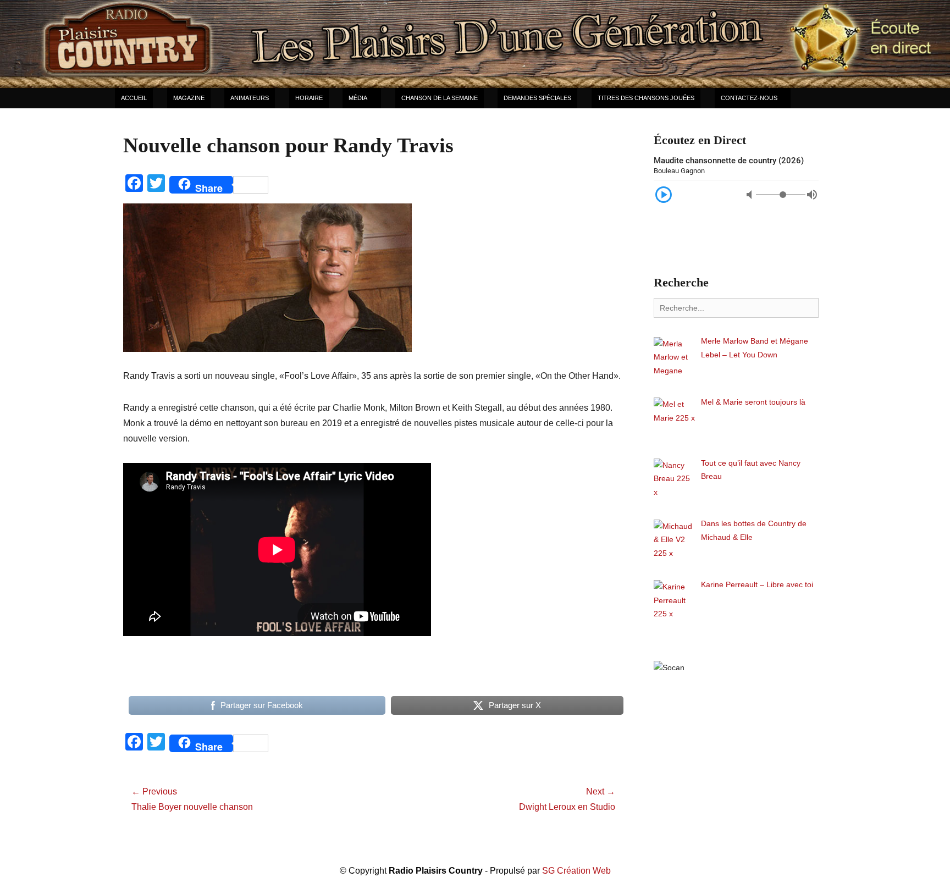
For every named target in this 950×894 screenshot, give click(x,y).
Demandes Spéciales (537, 98)
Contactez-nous (749, 98)
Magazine (189, 98)
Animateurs (249, 98)
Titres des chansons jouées (646, 98)
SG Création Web (576, 870)
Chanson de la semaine (439, 98)
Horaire (309, 98)
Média (358, 98)
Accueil (134, 98)
